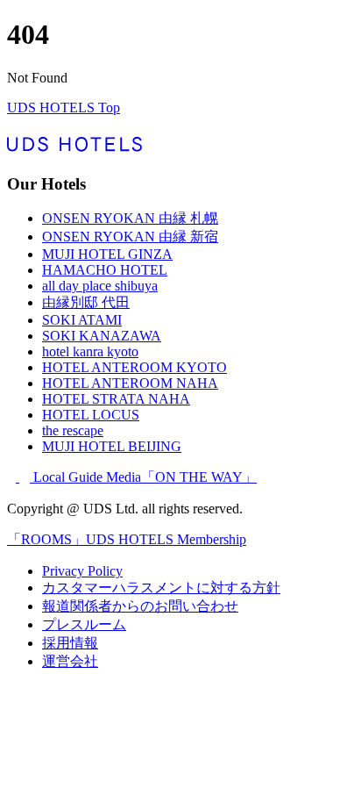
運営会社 (70, 661)
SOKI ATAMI (82, 319)
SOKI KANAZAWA (101, 335)
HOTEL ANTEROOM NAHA (130, 383)
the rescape (72, 430)
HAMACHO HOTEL (104, 269)
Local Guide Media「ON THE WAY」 (145, 477)
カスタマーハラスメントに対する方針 (161, 587)
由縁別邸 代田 (86, 302)
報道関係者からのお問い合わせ (140, 606)
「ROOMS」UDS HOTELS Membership (126, 539)
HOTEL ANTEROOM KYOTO (134, 367)
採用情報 (70, 642)
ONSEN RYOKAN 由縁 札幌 (130, 218)
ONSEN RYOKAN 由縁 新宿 (130, 236)
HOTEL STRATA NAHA (116, 398)
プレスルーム (84, 624)
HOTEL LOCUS (90, 414)
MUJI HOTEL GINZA (107, 254)
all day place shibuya (100, 285)
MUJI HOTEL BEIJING (111, 446)
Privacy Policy (82, 570)
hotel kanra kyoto (90, 351)
